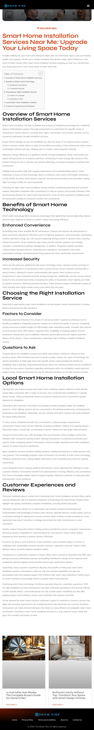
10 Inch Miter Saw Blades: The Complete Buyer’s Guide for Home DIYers (23, 695)
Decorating (48, 28)
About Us (64, 720)
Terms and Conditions (47, 720)
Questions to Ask (16, 98)
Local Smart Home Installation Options (21, 102)
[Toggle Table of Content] (39, 73)
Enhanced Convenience (18, 85)
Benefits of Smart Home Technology (20, 81)
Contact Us (77, 720)
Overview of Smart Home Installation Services (23, 77)
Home (14, 720)
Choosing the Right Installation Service (21, 91)
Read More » (11, 704)
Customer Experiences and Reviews (20, 105)
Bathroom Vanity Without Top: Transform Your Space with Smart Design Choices (69, 695)
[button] (88, 6)
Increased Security (17, 88)
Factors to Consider (17, 95)
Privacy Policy (27, 720)
